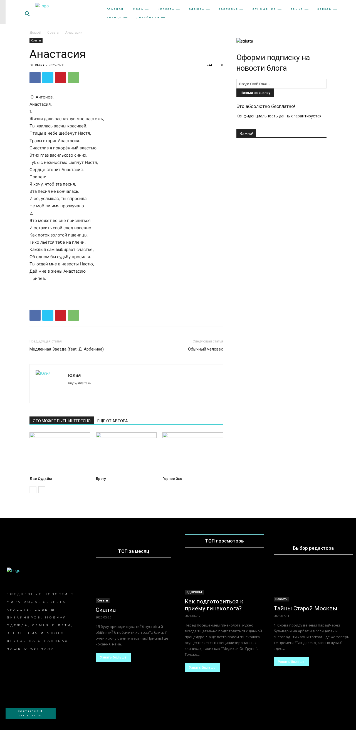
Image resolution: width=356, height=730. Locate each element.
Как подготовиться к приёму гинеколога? (214, 605)
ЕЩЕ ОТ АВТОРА (112, 421)
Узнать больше (113, 657)
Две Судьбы (40, 479)
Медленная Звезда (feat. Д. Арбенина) (66, 349)
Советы (53, 32)
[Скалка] (133, 584)
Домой (35, 32)
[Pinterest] (60, 77)
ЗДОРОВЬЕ (194, 592)
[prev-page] (32, 489)
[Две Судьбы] (59, 453)
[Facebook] (35, 77)
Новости (281, 599)
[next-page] (41, 489)
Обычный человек (205, 349)
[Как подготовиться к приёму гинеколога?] (224, 575)
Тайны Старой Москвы (305, 608)
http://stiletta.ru (79, 383)
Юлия (39, 65)
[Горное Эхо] (192, 453)
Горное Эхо (172, 479)
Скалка (106, 609)
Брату (101, 479)
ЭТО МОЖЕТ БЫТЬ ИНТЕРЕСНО (62, 421)
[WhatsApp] (73, 77)
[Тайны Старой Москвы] (313, 582)
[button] (27, 13)
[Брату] (126, 453)
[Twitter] (47, 77)
